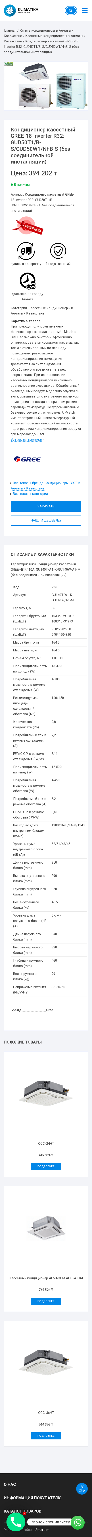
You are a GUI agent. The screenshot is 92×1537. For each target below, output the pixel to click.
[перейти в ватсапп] (27, 227)
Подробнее (46, 1166)
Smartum (42, 1530)
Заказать (46, 506)
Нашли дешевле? (46, 520)
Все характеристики (26, 439)
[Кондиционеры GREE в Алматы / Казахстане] (27, 459)
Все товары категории (30, 494)
